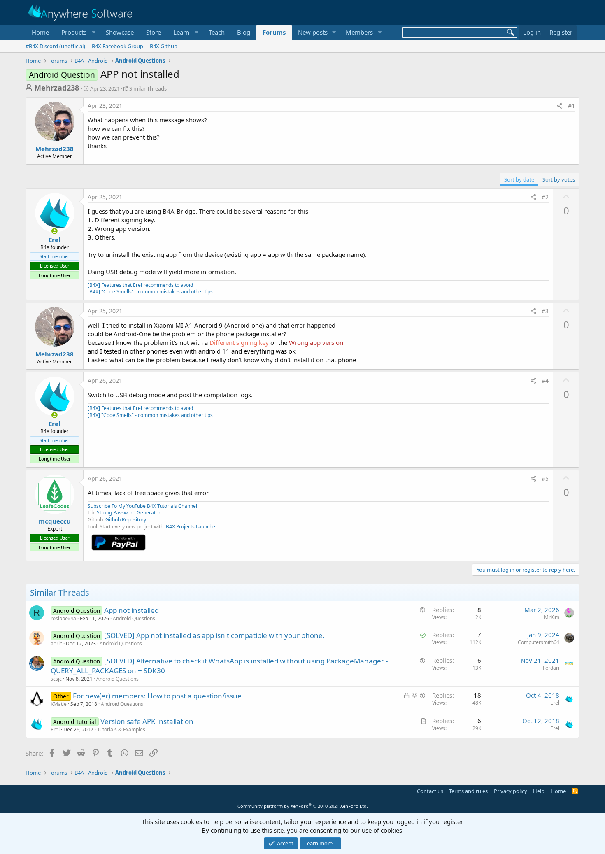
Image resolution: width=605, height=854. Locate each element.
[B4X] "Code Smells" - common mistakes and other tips (150, 291)
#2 (545, 197)
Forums (274, 32)
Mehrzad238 (56, 88)
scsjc (56, 678)
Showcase (120, 32)
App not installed (131, 610)
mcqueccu (55, 521)
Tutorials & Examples (121, 729)
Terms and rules (468, 791)
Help (538, 791)
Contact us (430, 791)
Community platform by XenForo (302, 806)
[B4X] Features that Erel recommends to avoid (140, 285)
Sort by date (519, 179)
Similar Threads (148, 88)
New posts (313, 32)
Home (40, 32)
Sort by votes (558, 179)
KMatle (59, 703)
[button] (77, 32)
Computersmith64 (538, 642)
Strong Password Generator (129, 512)
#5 (545, 478)
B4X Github (163, 46)
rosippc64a (63, 618)
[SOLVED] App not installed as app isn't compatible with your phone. (214, 635)
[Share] (559, 105)
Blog (243, 32)
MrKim (551, 617)
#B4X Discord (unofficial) (55, 46)
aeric (56, 643)
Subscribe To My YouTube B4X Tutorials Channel (142, 506)
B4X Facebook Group (117, 46)
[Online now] (54, 231)
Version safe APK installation (146, 721)
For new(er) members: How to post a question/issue (157, 695)
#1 (571, 105)
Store (153, 32)
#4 (545, 380)
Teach (217, 32)
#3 (545, 311)
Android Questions (134, 618)
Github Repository (125, 519)
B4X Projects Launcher (191, 526)
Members (359, 32)
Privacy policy (510, 791)
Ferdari (551, 667)
